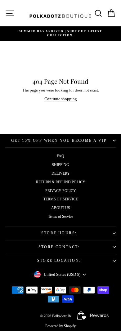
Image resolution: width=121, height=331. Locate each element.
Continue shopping (60, 98)
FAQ (60, 156)
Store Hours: (59, 233)
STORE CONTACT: (59, 247)
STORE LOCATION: (59, 260)
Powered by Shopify (60, 326)
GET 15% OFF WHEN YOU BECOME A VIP (59, 140)
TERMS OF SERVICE (60, 199)
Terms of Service (60, 216)
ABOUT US (60, 208)
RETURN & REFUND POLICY (60, 182)
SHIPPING (60, 165)
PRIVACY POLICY (60, 191)
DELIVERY (61, 173)
